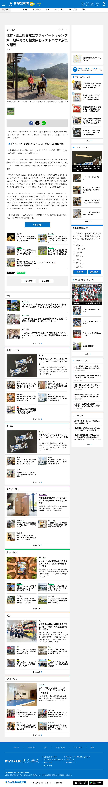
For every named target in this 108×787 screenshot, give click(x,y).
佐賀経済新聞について (50, 757)
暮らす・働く (59, 10)
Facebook (83, 4)
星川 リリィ (80, 263)
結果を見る (94, 272)
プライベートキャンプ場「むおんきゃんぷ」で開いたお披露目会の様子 (38, 144)
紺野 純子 (79, 256)
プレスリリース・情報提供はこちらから (78, 757)
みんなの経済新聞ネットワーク (15, 782)
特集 (83, 10)
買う (47, 10)
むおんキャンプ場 (46, 262)
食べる (25, 10)
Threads (97, 4)
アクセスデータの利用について (53, 760)
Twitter (87, 4)
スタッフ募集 (48, 765)
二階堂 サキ (80, 249)
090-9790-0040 (21, 218)
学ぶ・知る (73, 10)
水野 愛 (79, 252)
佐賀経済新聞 (19, 4)
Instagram (92, 4)
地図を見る (37, 225)
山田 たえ (79, 267)
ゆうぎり (79, 260)
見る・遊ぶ (37, 10)
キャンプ (10, 49)
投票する (80, 272)
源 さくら (79, 245)
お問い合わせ (70, 760)
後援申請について (71, 762)
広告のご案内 (48, 762)
